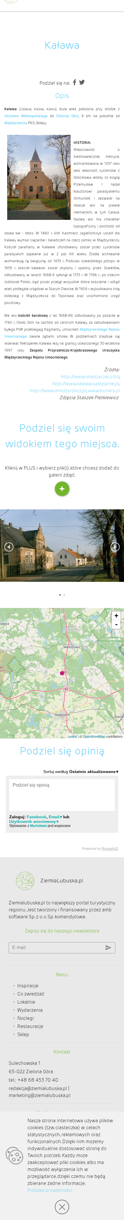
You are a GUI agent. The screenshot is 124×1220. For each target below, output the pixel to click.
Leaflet (72, 736)
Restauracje (30, 1026)
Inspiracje (27, 986)
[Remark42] (62, 810)
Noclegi (25, 1018)
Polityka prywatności (49, 1190)
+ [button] (116, 615)
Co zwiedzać (30, 994)
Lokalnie (26, 1002)
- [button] (116, 624)
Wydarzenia (30, 1010)
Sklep (23, 1034)
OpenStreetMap (94, 736)
